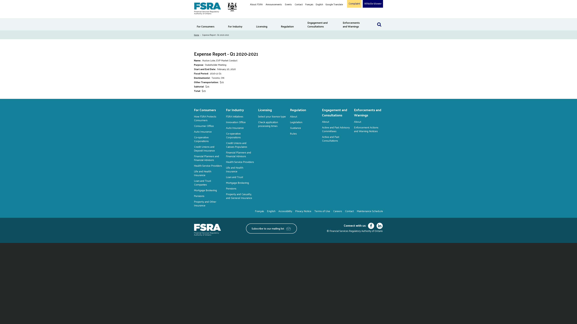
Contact (299, 4)
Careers (337, 210)
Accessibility (285, 210)
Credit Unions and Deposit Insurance (204, 148)
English (319, 4)
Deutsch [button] (330, 11)
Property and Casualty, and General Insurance (239, 196)
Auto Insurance (203, 131)
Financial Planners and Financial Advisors (206, 158)
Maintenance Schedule (370, 210)
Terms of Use (322, 210)
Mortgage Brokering (205, 190)
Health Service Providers (208, 165)
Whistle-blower (373, 4)
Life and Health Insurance (202, 173)
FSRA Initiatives (234, 116)
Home (196, 35)
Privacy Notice (303, 210)
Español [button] (330, 16)
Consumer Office (204, 126)
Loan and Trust (234, 177)
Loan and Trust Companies (202, 182)
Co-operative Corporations (201, 139)
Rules (293, 133)
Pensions (199, 196)
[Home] (214, 8)
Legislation (296, 122)
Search (379, 20)
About (293, 116)
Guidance (295, 128)
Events (288, 4)
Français (309, 4)
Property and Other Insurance (205, 203)
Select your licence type (272, 116)
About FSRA (256, 4)
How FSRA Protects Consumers (205, 118)
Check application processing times (268, 124)
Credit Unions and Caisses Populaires (236, 144)
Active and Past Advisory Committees (336, 129)
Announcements (274, 4)
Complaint (354, 4)
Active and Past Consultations (330, 138)
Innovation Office (236, 122)
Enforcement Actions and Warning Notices (366, 129)
